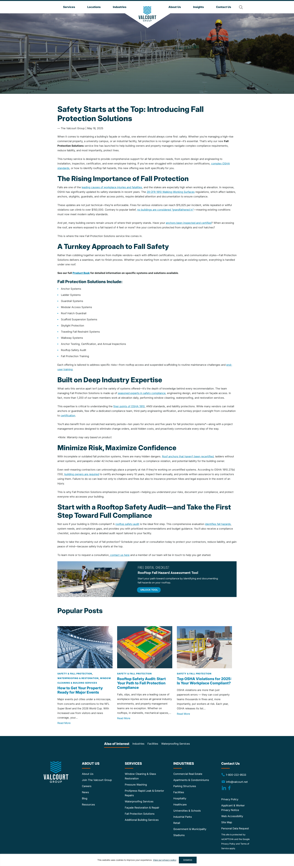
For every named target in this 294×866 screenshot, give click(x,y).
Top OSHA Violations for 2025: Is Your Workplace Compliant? (204, 680)
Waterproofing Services (175, 743)
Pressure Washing (136, 784)
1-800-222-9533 (233, 774)
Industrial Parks (182, 816)
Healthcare (180, 804)
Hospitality (179, 798)
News (85, 792)
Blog (84, 798)
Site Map (226, 822)
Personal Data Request (235, 828)
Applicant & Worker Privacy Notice (233, 808)
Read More (64, 723)
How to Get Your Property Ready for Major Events (80, 690)
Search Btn (241, 7)
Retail (176, 822)
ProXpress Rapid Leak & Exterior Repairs (144, 793)
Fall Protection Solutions (140, 813)
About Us (87, 773)
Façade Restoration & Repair (142, 807)
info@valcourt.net (237, 781)
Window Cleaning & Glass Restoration (140, 776)
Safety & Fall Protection (74, 673)
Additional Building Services (142, 819)
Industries (138, 743)
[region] (147, 860)
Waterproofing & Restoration (78, 678)
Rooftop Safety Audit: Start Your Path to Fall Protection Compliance (141, 683)
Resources (88, 804)
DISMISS (187, 860)
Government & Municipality (189, 829)
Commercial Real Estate (187, 773)
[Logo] (147, 13)
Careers (86, 786)
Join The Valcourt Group (97, 780)
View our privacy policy (164, 860)
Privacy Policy (229, 799)
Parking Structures (184, 786)
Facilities (152, 743)
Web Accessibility (232, 816)
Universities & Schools (187, 810)
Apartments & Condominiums (191, 780)
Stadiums (179, 835)
